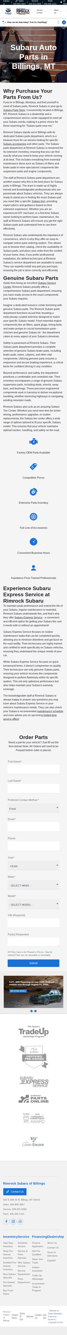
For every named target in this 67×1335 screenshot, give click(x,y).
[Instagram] (13, 1221)
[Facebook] (6, 1221)
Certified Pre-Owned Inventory (10, 1266)
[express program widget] (34, 1081)
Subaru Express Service (28, 617)
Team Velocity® (55, 1314)
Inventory (10, 1236)
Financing (39, 1236)
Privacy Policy (15, 1316)
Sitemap (30, 1316)
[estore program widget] (34, 1099)
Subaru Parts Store (14, 110)
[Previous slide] (31, 1011)
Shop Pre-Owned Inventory (8, 1254)
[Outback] (33, 992)
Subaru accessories (14, 144)
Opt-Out (45, 1316)
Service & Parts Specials (22, 1254)
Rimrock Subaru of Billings (6, 1316)
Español (51, 1260)
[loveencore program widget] (34, 1141)
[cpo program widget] (34, 1057)
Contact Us (17, 1191)
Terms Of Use (22, 1316)
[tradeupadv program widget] (34, 1032)
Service (23, 1236)
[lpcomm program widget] (34, 1118)
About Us (52, 1243)
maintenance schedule (50, 711)
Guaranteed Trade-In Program (38, 1287)
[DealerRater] (20, 1221)
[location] (61, 2)
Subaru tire (38, 201)
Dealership (55, 1236)
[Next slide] (35, 1011)
